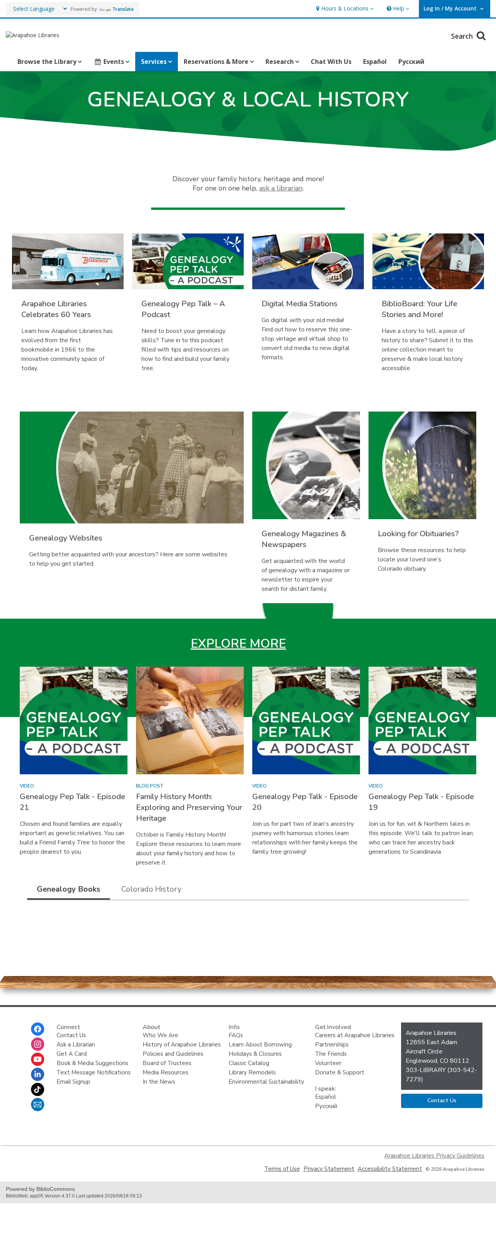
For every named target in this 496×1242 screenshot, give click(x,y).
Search (463, 36)
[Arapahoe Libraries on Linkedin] (37, 1074)
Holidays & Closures (255, 1054)
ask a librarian (281, 188)
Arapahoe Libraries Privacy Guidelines (434, 1156)
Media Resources (165, 1072)
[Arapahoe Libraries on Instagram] (37, 1044)
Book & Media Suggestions (92, 1063)
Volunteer (328, 1063)
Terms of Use (282, 1169)
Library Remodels (252, 1072)
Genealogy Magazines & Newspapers (304, 539)
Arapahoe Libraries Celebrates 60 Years (56, 309)
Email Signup (73, 1082)
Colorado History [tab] (151, 889)
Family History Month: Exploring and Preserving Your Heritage (189, 807)
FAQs (236, 1035)
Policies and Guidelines (173, 1054)
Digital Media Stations (300, 303)
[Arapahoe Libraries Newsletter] (37, 1104)
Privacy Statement (328, 1169)
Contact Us (71, 1035)
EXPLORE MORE (238, 643)
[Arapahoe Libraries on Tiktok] (37, 1089)
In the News (159, 1082)
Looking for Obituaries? (418, 533)
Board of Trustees (167, 1063)
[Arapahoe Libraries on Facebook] (37, 1029)
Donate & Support (339, 1072)
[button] (344, 8)
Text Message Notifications (94, 1072)
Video (27, 786)
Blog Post (150, 786)
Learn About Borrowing (260, 1044)
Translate (123, 9)
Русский (411, 61)
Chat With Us (331, 61)
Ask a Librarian (76, 1044)
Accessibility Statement (390, 1169)
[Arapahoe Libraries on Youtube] (37, 1059)
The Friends (331, 1054)
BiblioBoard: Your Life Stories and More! (419, 309)
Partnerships (332, 1044)
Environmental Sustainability (266, 1082)
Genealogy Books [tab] (68, 889)
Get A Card (72, 1054)
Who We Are (160, 1035)
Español (375, 61)
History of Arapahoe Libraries (182, 1044)
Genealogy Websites (65, 538)
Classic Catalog (249, 1063)
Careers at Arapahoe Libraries (354, 1035)
